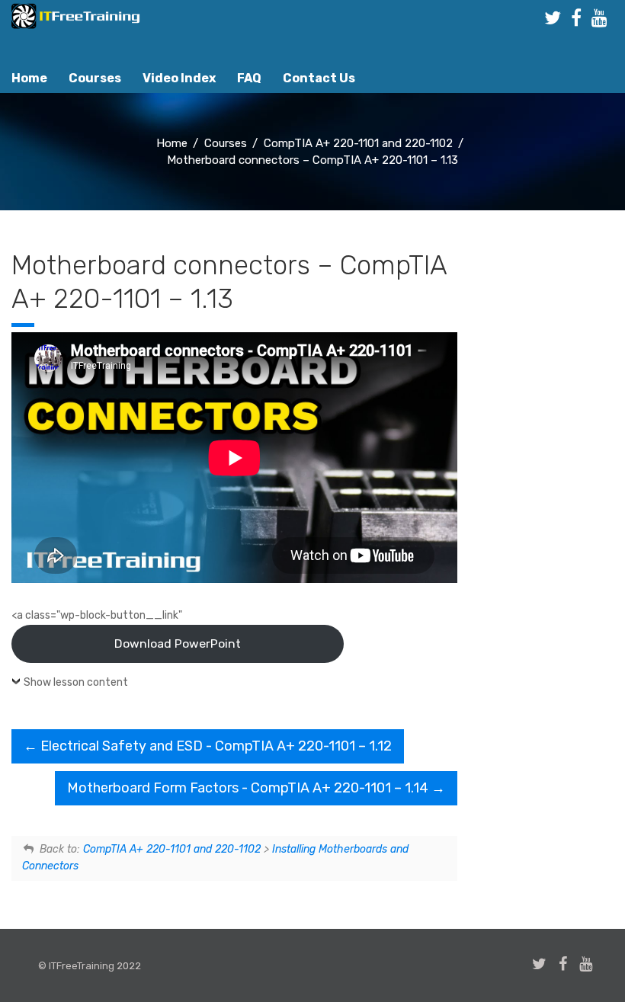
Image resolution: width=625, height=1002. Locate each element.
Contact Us (319, 78)
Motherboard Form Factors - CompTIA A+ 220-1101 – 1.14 (249, 788)
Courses (95, 78)
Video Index (179, 78)
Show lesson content (76, 682)
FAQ (249, 78)
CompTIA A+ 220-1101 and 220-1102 (172, 849)
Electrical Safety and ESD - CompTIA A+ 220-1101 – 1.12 (214, 746)
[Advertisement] (547, 503)
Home (29, 78)
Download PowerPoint (177, 643)
